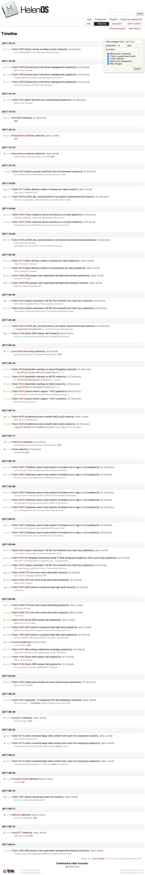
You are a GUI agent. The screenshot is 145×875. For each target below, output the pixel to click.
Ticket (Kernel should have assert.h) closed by (42, 797)
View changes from (115, 42)
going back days (119, 45)
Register (114, 19)
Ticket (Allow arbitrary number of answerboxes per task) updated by (53, 268)
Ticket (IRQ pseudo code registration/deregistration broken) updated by (55, 275)
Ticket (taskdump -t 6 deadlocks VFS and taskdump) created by (51, 700)
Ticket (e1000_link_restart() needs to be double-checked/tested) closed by (58, 196)
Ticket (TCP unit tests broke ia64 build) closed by (43, 572)
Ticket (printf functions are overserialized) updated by (46, 100)
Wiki (89, 24)
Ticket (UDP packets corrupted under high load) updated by (49, 627)
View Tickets (134, 24)
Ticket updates (116, 59)
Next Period (134, 28)
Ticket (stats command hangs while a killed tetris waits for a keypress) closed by (60, 735)
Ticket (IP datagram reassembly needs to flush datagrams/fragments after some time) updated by (68, 558)
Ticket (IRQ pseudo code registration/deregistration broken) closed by (54, 283)
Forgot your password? (131, 19)
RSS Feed (74, 866)
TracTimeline (98, 858)
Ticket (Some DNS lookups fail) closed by (40, 333)
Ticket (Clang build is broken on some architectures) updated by (51, 682)
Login (89, 19)
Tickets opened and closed (122, 56)
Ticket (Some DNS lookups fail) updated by (41, 620)
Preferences (100, 19)
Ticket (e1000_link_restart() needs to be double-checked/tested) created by (58, 326)
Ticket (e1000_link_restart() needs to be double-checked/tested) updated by (58, 240)
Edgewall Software (32, 872)
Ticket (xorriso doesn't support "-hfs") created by (44, 398)
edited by (27, 117)
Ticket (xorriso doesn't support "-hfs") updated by (44, 391)
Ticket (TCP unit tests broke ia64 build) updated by (44, 580)
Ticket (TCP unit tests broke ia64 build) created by (45, 612)
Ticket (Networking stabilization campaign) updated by (46, 649)
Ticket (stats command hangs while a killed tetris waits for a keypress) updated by (60, 743)
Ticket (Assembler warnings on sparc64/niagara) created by (49, 369)
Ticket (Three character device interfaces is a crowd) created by (51, 222)
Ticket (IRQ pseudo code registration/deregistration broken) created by (55, 850)
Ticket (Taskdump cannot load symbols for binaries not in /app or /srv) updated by (60, 467)
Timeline (101, 24)
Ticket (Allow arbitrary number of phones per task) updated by (50, 260)
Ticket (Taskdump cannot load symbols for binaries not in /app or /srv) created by (59, 532)
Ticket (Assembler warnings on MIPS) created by (44, 376)
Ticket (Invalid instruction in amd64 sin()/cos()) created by (48, 424)
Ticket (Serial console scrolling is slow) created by (44, 49)
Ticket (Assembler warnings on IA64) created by (43, 384)
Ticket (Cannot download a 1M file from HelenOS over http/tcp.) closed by (56, 300)
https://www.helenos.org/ (132, 872)
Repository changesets (120, 61)
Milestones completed (120, 54)
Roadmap (117, 24)
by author (110, 49)
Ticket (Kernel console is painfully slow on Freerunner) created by (51, 171)
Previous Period (118, 28)
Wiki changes (115, 64)
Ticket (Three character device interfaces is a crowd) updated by (51, 214)
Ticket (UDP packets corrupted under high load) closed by (47, 587)
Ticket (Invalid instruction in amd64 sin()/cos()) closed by (47, 416)
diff (15, 121)
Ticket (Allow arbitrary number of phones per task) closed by (49, 189)
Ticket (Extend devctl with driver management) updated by (48, 67)
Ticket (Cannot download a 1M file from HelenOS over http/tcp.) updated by (57, 308)
